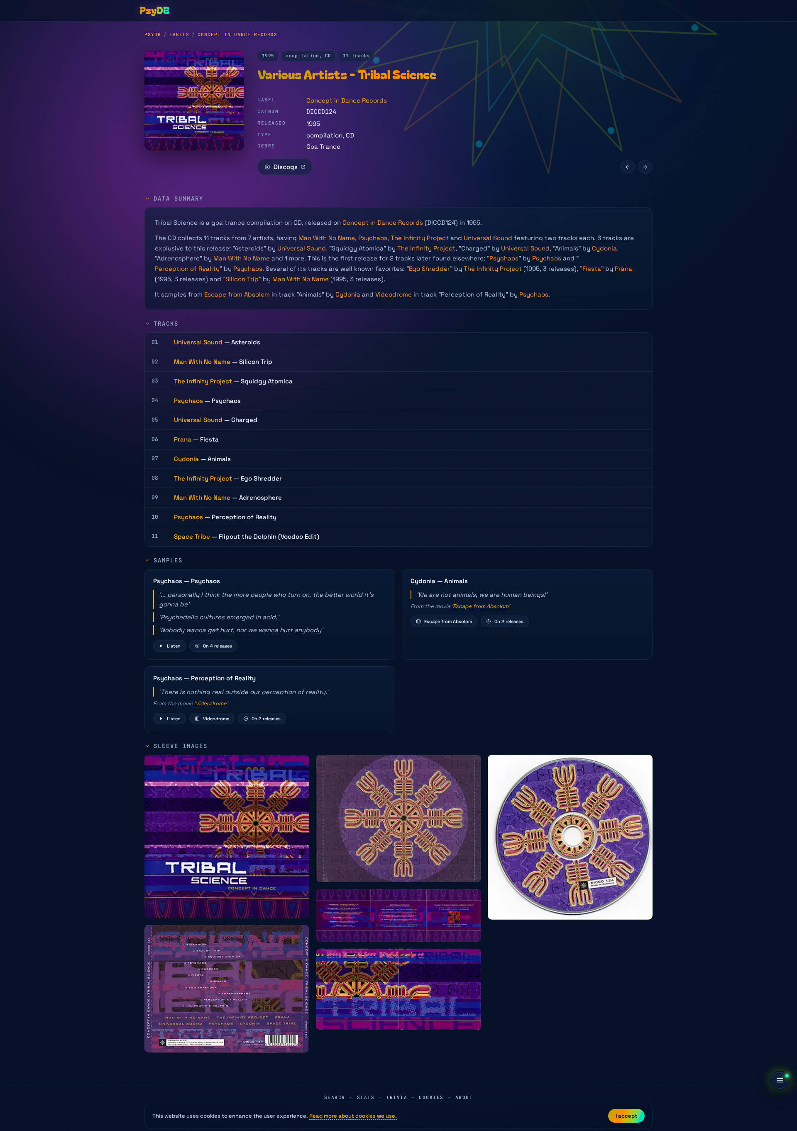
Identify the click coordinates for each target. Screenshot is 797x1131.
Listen (174, 646)
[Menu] (780, 1080)
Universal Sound (488, 238)
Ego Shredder (429, 268)
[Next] (645, 167)
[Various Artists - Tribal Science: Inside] (398, 915)
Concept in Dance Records (237, 34)
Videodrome (393, 294)
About (464, 1097)
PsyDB (152, 34)
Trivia (396, 1097)
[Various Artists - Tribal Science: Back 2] (398, 818)
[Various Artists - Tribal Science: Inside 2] (398, 989)
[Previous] (627, 167)
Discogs (286, 167)
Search (334, 1097)
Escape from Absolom (237, 294)
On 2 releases (508, 621)
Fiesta (591, 268)
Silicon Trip (242, 279)
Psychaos (372, 238)
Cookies (431, 1097)
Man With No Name (326, 238)
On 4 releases (217, 646)
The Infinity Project (420, 238)
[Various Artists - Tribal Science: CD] (570, 837)
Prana (623, 268)
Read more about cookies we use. (353, 1115)
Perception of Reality (187, 268)
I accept (626, 1115)
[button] (269, 614)
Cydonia (604, 248)
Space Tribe (192, 536)
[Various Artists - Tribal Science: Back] (226, 988)
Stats (366, 1097)
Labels (179, 34)
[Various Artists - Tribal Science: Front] (226, 836)
